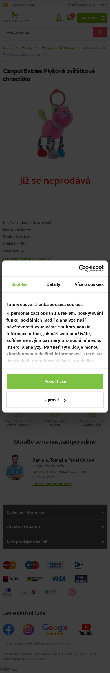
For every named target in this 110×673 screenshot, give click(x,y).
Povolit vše (55, 381)
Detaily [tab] (53, 284)
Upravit (52, 399)
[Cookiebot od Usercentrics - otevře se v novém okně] (79, 268)
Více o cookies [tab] (89, 284)
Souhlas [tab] (19, 284)
